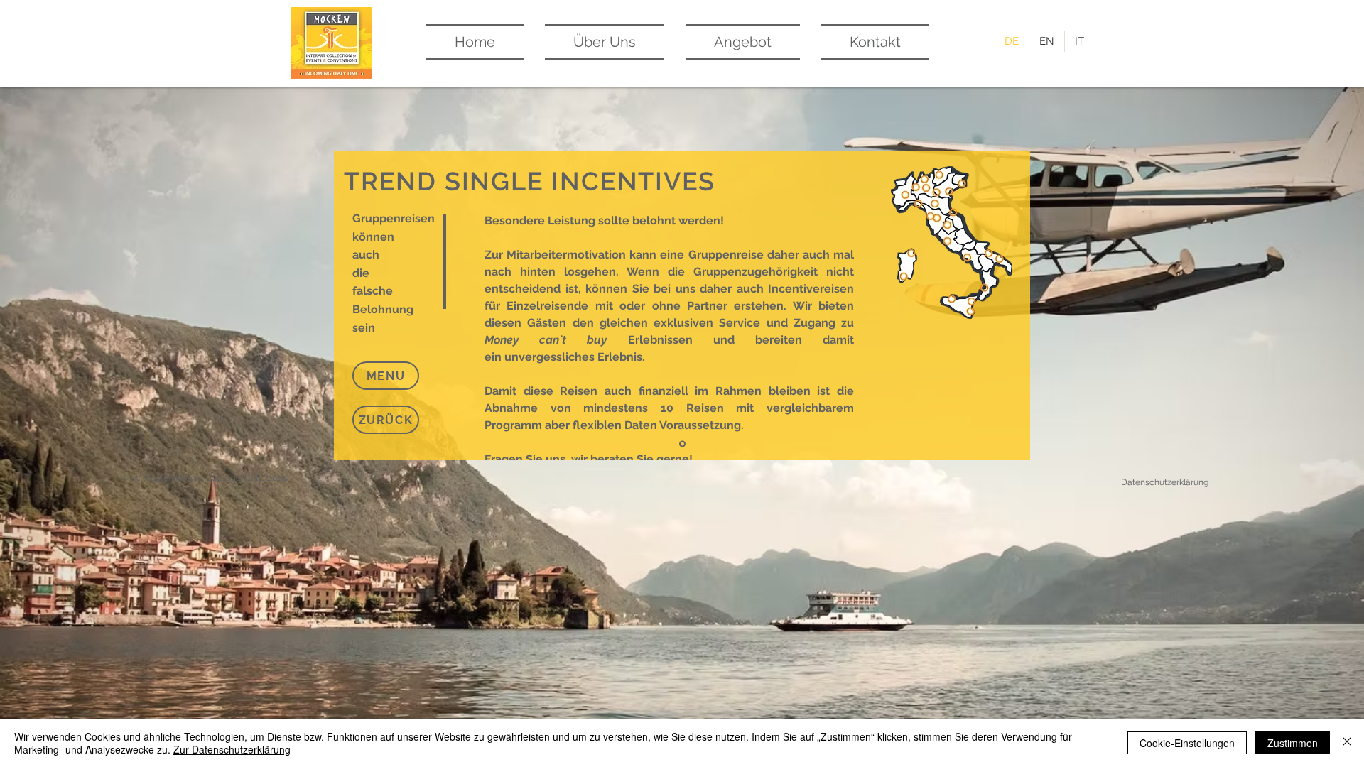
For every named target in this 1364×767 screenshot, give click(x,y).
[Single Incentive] (682, 444)
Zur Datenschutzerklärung (232, 749)
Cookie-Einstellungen (1187, 743)
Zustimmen (1292, 743)
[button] (385, 375)
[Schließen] (1346, 743)
